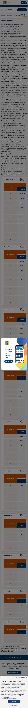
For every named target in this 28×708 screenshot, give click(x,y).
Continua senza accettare (21, 677)
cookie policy (7, 697)
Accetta (14, 701)
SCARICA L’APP (8, 361)
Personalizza (14, 705)
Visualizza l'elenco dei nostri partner (9, 698)
